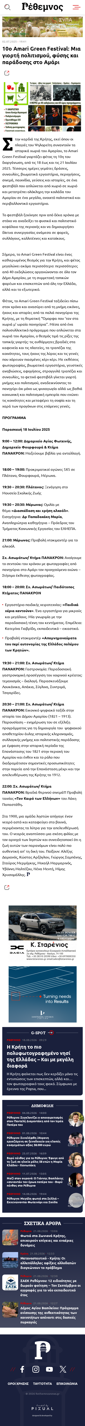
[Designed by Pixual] (42, 1409)
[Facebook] (22, 1369)
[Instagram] (35, 1369)
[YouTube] (49, 1369)
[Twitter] (63, 1369)
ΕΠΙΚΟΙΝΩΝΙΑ (67, 1383)
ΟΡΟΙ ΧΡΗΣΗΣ (18, 1383)
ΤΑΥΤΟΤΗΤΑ (42, 1383)
